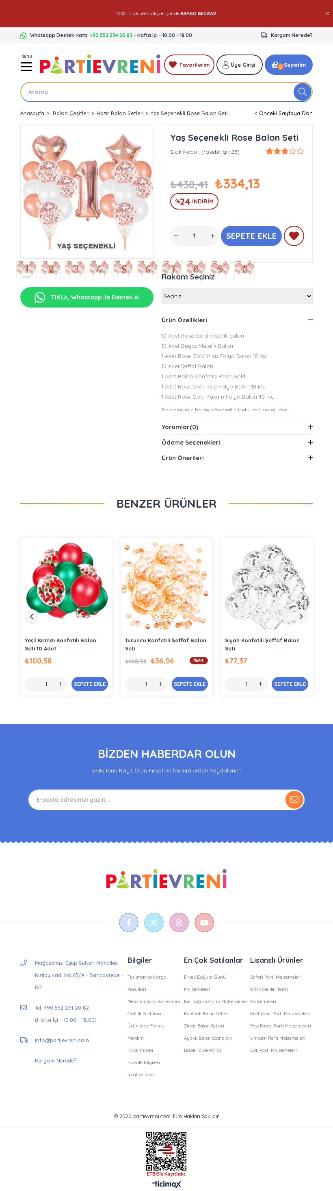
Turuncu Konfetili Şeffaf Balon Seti (165, 644)
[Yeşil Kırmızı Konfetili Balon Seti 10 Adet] (66, 584)
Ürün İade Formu (146, 1026)
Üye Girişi (243, 64)
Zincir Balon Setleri (204, 1026)
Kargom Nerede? (292, 35)
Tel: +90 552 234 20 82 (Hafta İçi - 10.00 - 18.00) (65, 1013)
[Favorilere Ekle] (294, 237)
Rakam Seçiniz (188, 277)
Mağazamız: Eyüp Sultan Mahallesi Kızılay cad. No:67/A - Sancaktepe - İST (79, 975)
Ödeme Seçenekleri (191, 442)
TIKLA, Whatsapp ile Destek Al (94, 297)
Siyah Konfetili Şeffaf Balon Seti (262, 644)
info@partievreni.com (62, 1040)
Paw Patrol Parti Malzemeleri (280, 1026)
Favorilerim (194, 64)
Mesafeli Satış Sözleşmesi (154, 1001)
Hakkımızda (140, 1050)
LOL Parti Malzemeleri (273, 1050)
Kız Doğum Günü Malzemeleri (215, 1001)
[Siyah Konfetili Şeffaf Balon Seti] (266, 584)
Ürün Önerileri (183, 458)
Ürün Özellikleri (184, 320)
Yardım (136, 1038)
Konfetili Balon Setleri (206, 1013)
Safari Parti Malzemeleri (276, 977)
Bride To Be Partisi (203, 1050)
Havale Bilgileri (144, 1062)
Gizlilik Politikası (144, 1013)
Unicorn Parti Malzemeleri (277, 1038)
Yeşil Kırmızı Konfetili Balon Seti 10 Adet (60, 644)
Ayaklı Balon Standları (208, 1038)
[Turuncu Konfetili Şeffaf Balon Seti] (166, 584)
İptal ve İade (141, 1075)
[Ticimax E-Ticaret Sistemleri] (166, 1185)
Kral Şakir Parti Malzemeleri (280, 1013)
